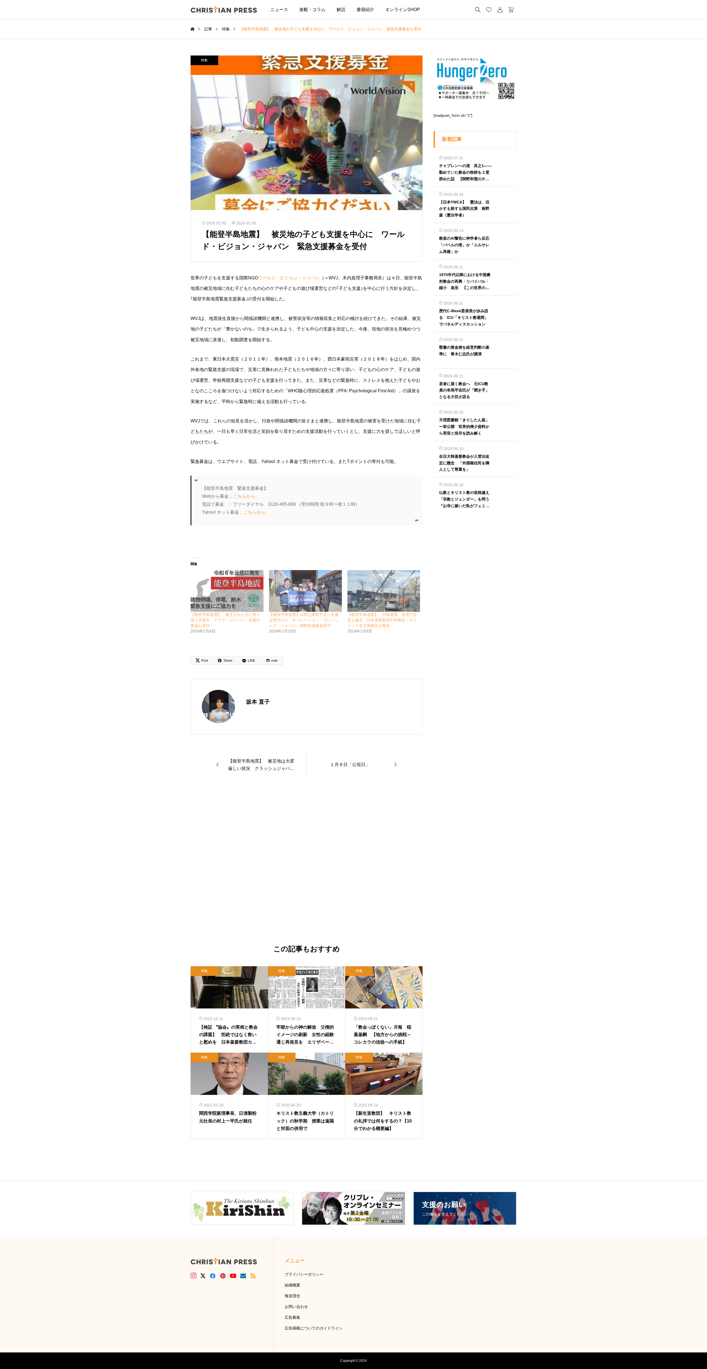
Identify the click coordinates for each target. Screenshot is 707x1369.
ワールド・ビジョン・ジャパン (289, 278)
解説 (341, 9)
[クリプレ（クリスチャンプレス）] (224, 9)
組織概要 (292, 1285)
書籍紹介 (365, 9)
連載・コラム (312, 9)
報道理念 (292, 1296)
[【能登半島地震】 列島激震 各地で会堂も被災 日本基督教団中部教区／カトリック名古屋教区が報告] (383, 591)
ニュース (279, 9)
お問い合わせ (296, 1306)
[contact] (243, 1276)
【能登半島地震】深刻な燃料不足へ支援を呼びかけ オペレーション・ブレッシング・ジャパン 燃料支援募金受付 (304, 620)
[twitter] (203, 1275)
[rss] (253, 1276)
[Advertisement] (307, 861)
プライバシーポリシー (304, 1274)
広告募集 (292, 1317)
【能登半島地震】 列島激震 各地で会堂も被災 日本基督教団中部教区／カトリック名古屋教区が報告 (382, 620)
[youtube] (233, 1276)
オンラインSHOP (402, 9)
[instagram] (193, 1276)
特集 (204, 60)
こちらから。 (246, 496)
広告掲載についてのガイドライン (314, 1328)
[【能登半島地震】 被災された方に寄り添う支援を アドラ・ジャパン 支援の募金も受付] (227, 591)
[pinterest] (223, 1276)
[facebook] (213, 1276)
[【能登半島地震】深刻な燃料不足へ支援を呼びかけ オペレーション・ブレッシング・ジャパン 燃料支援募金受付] (305, 591)
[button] (434, 9)
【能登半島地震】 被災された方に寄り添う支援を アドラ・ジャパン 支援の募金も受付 (225, 620)
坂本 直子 (258, 702)
